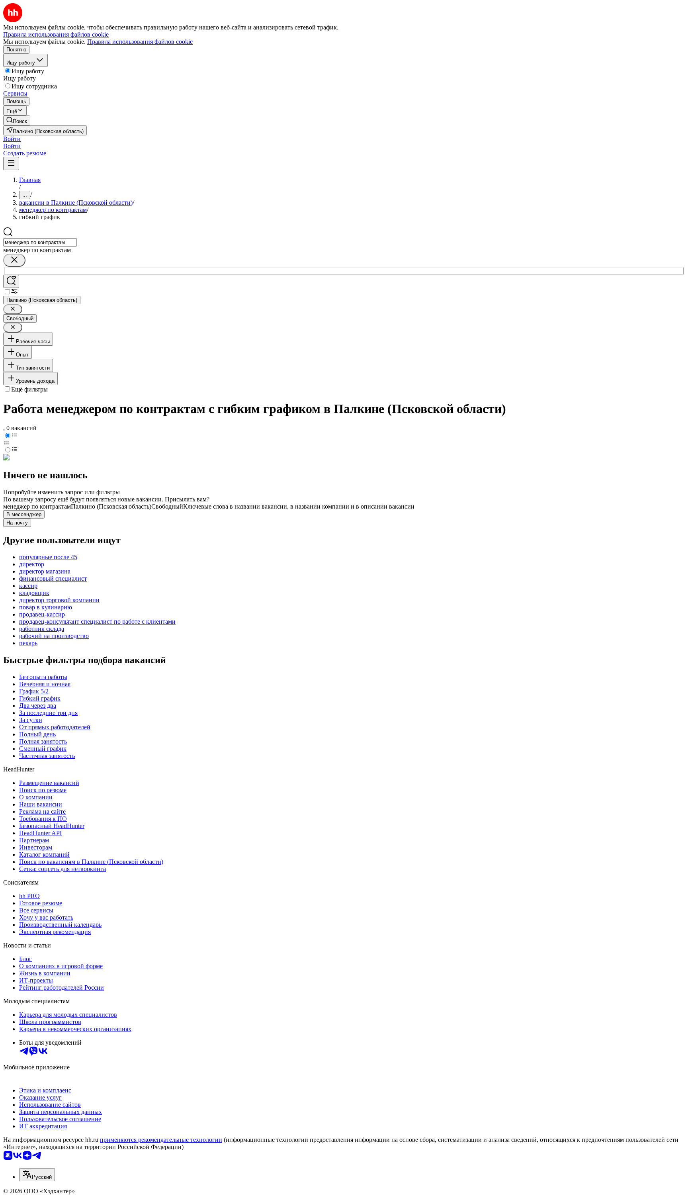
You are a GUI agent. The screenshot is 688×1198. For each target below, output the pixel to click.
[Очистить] (14, 260)
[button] (12, 138)
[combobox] (40, 242)
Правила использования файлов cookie (140, 41)
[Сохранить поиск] (11, 281)
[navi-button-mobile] (11, 163)
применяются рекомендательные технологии (161, 1139)
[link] (16, 120)
